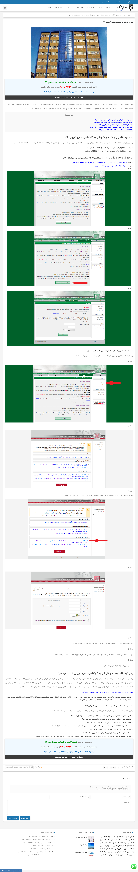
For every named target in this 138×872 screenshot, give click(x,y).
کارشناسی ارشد (59, 7)
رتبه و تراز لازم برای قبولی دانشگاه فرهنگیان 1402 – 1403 (35, 840)
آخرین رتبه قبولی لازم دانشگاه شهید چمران (37, 855)
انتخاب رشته (80, 7)
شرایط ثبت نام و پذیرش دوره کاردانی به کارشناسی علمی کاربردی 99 (112, 122)
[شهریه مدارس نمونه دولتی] (91, 839)
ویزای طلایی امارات (82, 845)
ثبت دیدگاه (24, 818)
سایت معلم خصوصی (107, 2)
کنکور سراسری (91, 7)
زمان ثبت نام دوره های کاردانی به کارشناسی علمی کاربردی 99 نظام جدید (111, 127)
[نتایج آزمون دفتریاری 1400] (91, 854)
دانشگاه (100, 7)
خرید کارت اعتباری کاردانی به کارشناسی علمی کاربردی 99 (115, 125)
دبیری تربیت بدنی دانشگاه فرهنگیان (39, 849)
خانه (120, 15)
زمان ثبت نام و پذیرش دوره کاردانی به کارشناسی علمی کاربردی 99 (113, 120)
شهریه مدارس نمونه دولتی (80, 837)
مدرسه (108, 7)
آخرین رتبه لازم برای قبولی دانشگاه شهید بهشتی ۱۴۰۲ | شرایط (31, 852)
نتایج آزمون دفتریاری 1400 (80, 852)
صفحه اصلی (131, 2)
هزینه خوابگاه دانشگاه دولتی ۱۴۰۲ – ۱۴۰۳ (38, 837)
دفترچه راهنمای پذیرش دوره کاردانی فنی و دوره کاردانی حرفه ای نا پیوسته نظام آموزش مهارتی (99, 162)
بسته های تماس (120, 2)
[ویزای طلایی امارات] (91, 846)
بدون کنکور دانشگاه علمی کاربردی (101, 15)
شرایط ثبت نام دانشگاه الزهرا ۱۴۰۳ (41, 846)
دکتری (50, 7)
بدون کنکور (70, 7)
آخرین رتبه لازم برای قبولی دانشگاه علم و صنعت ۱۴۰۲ (36, 843)
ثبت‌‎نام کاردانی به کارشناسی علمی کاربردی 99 (118, 22)
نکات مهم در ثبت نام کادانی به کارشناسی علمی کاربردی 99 (115, 129)
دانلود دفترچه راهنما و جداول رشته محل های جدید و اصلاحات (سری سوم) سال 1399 (104, 692)
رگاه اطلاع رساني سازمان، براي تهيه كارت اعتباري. (110, 166)
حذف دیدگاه (11, 818)
